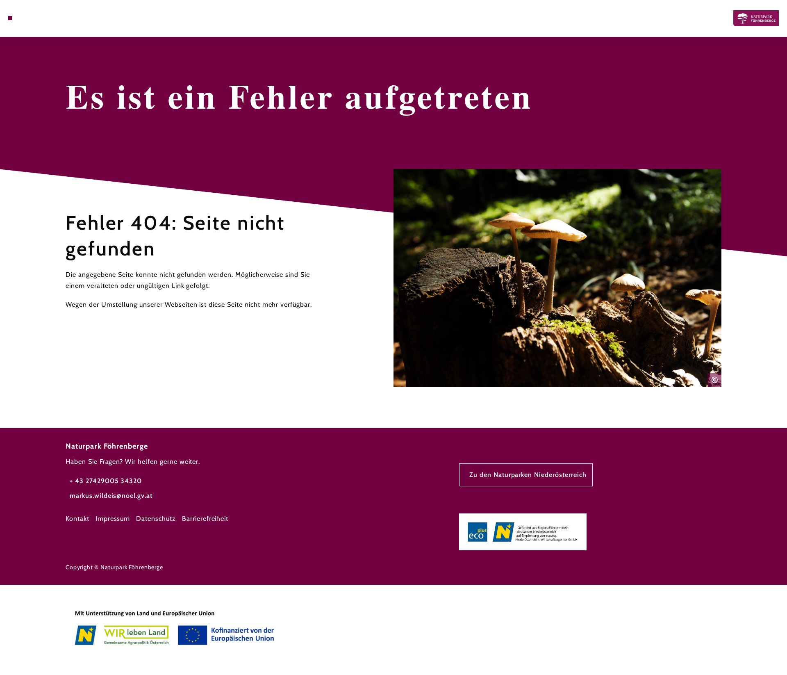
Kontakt (77, 518)
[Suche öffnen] (33, 18)
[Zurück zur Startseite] (756, 18)
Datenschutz (156, 518)
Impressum (113, 518)
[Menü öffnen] (10, 18)
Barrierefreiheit (205, 518)
